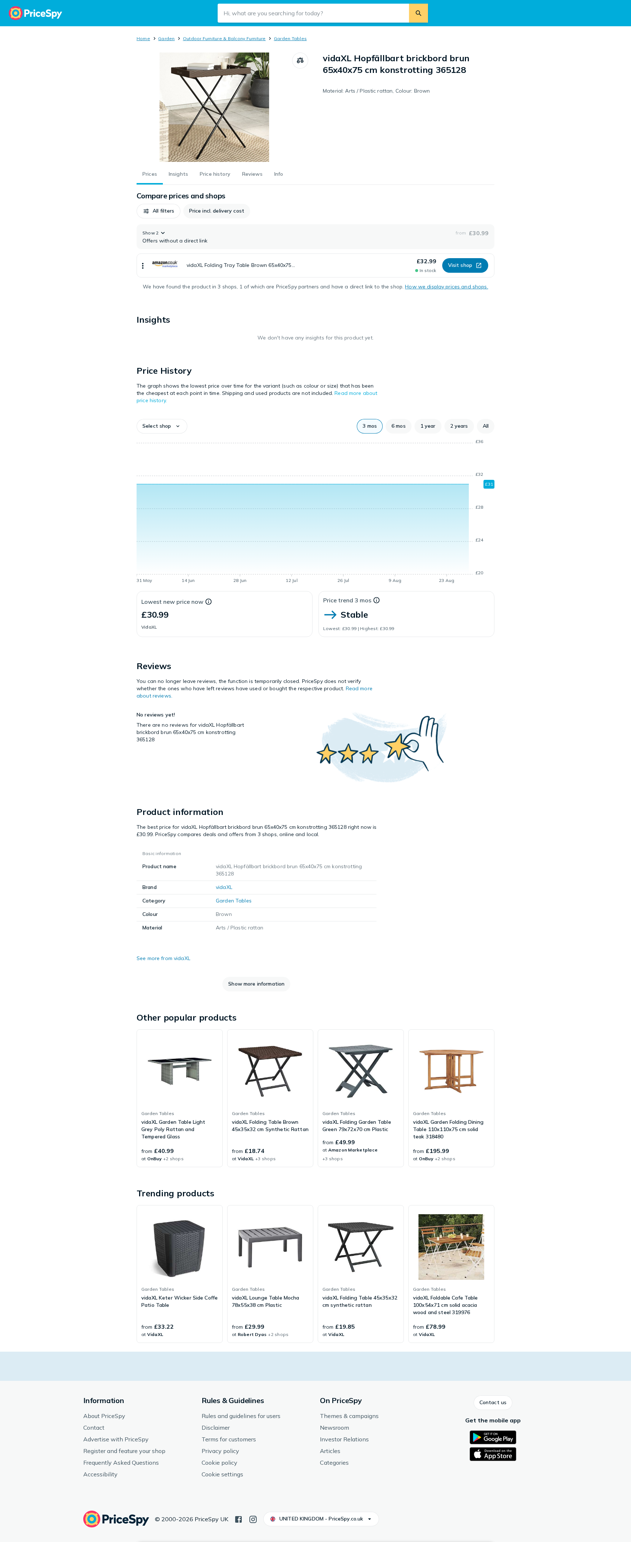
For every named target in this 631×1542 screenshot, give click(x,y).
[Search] (418, 13)
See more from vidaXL (163, 958)
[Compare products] (300, 61)
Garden (166, 38)
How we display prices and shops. (446, 286)
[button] (158, 211)
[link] (180, 1098)
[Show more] (143, 265)
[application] (315, 512)
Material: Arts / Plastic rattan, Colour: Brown (376, 91)
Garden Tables (290, 38)
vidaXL (224, 887)
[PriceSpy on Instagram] (253, 1518)
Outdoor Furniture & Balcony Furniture (224, 38)
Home (143, 38)
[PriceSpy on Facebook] (238, 1518)
